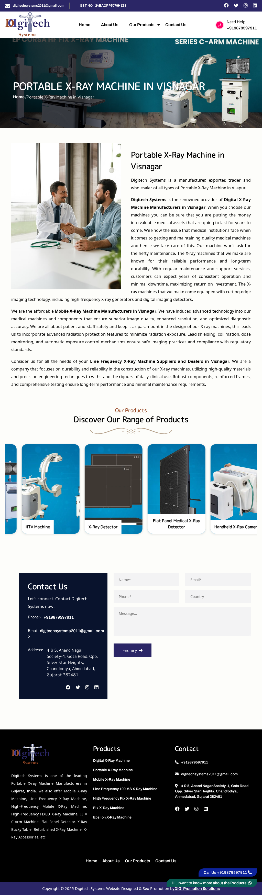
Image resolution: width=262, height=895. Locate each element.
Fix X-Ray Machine (108, 808)
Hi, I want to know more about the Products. (210, 883)
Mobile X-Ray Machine (111, 779)
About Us (109, 25)
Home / (20, 97)
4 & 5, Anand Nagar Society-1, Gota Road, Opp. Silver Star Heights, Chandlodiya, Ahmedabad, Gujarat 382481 (212, 791)
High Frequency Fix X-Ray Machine (122, 798)
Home (84, 25)
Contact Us (176, 25)
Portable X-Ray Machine (113, 770)
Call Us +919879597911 (226, 872)
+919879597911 (242, 28)
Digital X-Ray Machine (111, 760)
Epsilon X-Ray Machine (112, 817)
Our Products (142, 25)
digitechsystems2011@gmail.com (38, 5)
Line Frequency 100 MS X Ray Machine (125, 789)
